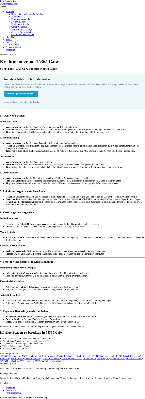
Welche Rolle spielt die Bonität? (16, 346)
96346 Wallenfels (134, 358)
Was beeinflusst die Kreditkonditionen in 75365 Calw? (26, 338)
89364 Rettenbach (82, 356)
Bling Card (11, 37)
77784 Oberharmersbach (103, 356)
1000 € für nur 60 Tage (21, 29)
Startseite (10, 11)
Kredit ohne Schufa (20, 24)
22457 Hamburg (29, 356)
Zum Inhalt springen (9, 1)
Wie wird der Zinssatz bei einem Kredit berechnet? (25, 341)
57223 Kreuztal (117, 358)
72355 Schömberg (32, 358)
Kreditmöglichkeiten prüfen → (21, 93)
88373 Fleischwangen (10, 356)
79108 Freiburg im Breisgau (96, 358)
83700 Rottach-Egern (126, 356)
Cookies (15, 44)
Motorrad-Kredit (18, 22)
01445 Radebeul (64, 356)
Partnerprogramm (13, 47)
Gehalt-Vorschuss (19, 27)
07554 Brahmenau (51, 358)
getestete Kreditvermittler (22, 32)
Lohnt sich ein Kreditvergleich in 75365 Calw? (23, 343)
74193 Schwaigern (47, 356)
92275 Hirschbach (8, 361)
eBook (9, 39)
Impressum (10, 50)
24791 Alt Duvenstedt (71, 358)
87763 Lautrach (25, 361)
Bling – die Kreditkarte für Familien (27, 14)
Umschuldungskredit (20, 19)
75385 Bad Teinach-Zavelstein (49, 361)
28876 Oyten (17, 358)
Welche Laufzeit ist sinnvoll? (15, 348)
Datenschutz (11, 42)
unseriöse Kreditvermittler (22, 34)
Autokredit (16, 16)
